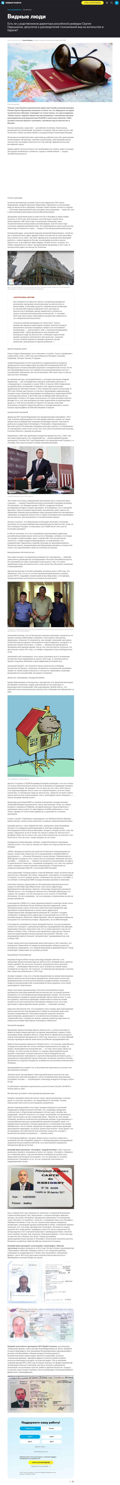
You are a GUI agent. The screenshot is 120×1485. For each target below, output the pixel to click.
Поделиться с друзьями (39, 1466)
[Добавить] (117, 3)
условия (53, 1457)
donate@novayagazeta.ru (46, 1472)
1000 (51, 1437)
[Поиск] (111, 3)
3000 (29, 1437)
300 (51, 1442)
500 (29, 1442)
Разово (51, 1428)
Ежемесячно (30, 1428)
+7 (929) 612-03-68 (30, 1474)
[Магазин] (107, 3)
